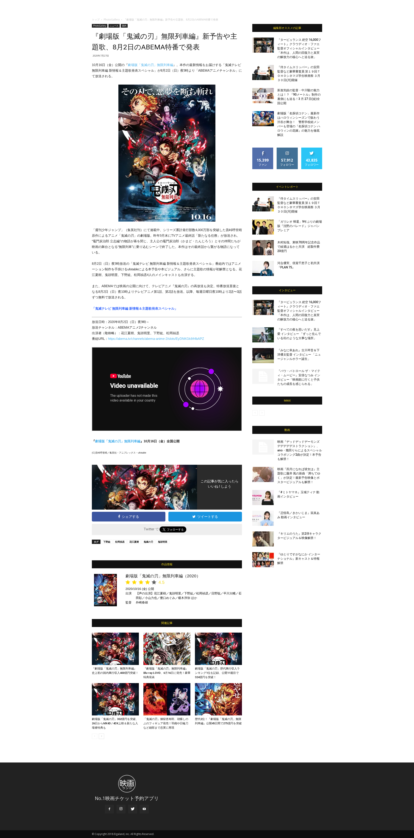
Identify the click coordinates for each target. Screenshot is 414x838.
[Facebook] (109, 809)
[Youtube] (144, 809)
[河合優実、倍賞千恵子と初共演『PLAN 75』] (263, 268)
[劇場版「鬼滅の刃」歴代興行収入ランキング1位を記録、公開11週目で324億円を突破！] (218, 649)
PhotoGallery (112, 19)
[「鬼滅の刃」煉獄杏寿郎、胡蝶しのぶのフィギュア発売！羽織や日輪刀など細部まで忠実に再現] (166, 699)
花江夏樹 (134, 541)
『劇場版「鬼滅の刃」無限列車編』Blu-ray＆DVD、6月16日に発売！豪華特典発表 (166, 673)
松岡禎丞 (120, 541)
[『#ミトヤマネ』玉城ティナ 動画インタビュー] (263, 497)
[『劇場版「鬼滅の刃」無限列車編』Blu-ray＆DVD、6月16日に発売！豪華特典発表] (166, 649)
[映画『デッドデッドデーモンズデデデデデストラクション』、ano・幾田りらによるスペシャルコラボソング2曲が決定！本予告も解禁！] (263, 447)
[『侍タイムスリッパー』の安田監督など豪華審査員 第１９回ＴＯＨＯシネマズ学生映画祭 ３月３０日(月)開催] (263, 72)
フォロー (287, 149)
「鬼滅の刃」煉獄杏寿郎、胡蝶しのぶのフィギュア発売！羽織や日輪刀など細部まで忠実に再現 (165, 723)
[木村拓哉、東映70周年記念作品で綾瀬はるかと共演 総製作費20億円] (263, 247)
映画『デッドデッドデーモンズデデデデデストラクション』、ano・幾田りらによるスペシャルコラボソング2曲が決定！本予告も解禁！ (299, 450)
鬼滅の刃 (148, 541)
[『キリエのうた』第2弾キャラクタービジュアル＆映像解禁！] (263, 539)
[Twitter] (132, 809)
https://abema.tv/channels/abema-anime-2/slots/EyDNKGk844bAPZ (156, 338)
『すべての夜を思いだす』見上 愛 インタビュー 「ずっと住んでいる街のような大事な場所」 (299, 334)
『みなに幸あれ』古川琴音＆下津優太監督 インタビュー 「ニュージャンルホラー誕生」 (299, 354)
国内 (124, 25)
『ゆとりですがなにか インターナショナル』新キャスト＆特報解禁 (298, 559)
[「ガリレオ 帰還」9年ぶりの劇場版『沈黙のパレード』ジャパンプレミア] (263, 227)
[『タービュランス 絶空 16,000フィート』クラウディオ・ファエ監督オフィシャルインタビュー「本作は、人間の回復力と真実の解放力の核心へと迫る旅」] (263, 45)
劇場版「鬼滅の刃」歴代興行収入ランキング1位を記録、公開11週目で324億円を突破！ (217, 673)
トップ (96, 19)
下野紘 (106, 541)
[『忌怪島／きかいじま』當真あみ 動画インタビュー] (263, 518)
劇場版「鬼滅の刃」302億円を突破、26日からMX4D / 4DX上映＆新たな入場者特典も (115, 723)
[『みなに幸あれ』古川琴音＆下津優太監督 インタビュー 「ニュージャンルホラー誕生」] (263, 355)
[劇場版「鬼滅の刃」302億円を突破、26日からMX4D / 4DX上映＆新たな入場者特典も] (115, 699)
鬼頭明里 (162, 541)
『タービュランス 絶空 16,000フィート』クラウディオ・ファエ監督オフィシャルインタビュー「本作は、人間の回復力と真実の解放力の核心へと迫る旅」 (299, 48)
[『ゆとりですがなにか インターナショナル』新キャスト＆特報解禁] (263, 559)
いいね (263, 149)
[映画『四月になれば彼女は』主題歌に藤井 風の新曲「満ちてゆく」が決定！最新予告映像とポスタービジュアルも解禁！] (263, 474)
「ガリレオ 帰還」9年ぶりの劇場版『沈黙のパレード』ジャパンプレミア (299, 226)
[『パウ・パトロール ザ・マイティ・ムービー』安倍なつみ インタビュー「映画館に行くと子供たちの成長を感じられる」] (263, 376)
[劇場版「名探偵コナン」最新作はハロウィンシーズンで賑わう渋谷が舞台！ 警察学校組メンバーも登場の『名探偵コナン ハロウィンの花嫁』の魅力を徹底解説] (263, 118)
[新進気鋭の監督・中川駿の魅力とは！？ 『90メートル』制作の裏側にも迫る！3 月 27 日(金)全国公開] (263, 95)
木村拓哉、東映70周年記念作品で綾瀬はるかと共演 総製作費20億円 (298, 247)
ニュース (114, 25)
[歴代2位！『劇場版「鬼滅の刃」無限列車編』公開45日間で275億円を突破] (218, 699)
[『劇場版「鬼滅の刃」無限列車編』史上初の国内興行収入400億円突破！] (115, 649)
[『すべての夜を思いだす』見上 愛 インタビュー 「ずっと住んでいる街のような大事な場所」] (263, 334)
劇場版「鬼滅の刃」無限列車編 (150, 65)
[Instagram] (121, 809)
